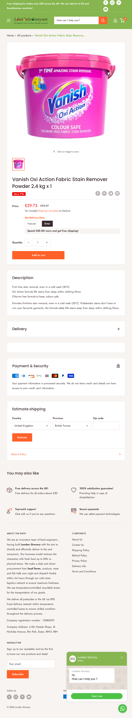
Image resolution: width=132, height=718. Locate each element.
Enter (47, 223)
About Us (77, 539)
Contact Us (78, 545)
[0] (122, 20)
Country (16, 418)
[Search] (103, 20)
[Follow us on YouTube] (105, 9)
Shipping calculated (48, 210)
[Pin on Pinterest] (104, 193)
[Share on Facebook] (97, 193)
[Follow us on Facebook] (105, 2)
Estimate (22, 437)
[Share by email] (117, 193)
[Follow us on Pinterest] (118, 2)
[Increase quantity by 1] (46, 242)
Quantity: (17, 242)
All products (24, 35)
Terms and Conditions (84, 571)
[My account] (115, 20)
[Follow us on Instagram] (112, 2)
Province (58, 418)
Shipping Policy (80, 550)
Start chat (96, 696)
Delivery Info (79, 566)
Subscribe (18, 674)
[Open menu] (8, 20)
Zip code (98, 418)
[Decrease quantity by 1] (28, 242)
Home (10, 35)
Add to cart (38, 255)
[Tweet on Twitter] (110, 193)
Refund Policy (18, 454)
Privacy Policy (79, 561)
